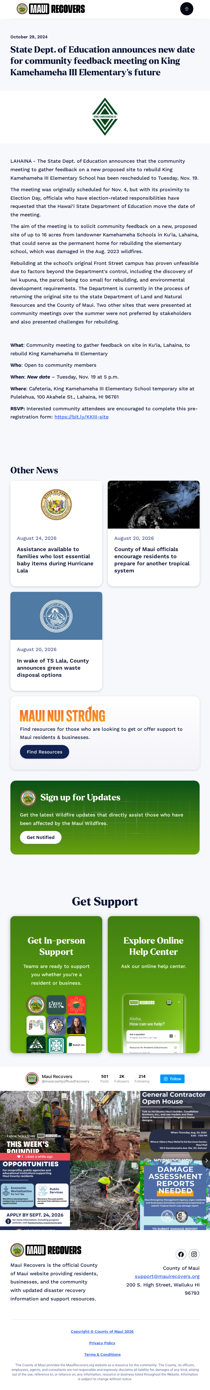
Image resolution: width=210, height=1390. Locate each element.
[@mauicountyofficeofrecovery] (32, 1078)
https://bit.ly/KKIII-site (81, 417)
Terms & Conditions (102, 1354)
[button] (186, 8)
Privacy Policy (102, 1343)
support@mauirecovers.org (167, 1276)
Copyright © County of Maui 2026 (102, 1331)
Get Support (105, 902)
